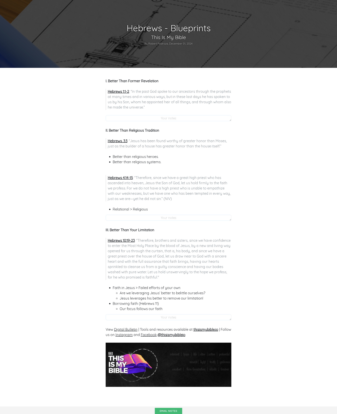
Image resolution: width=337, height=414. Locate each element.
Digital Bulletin (125, 329)
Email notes (168, 410)
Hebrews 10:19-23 (121, 240)
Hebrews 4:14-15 (120, 177)
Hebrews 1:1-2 (118, 91)
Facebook (149, 334)
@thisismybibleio (171, 334)
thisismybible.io (205, 329)
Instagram (124, 334)
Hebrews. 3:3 (117, 141)
